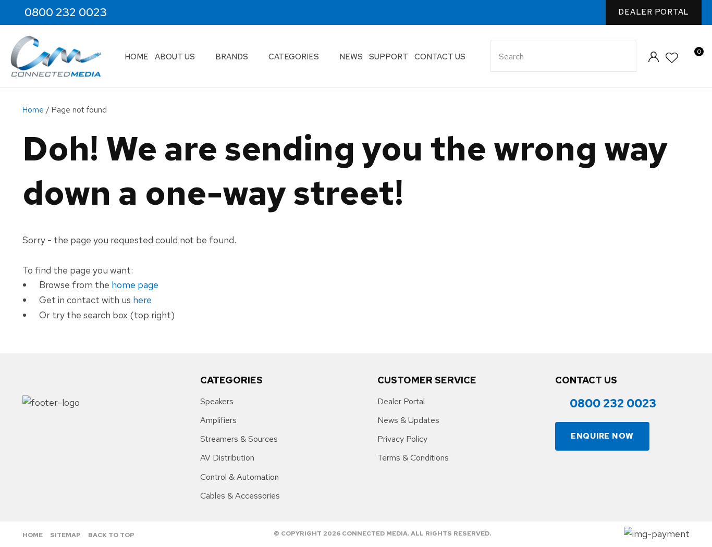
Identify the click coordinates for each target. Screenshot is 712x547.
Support (388, 57)
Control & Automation (239, 477)
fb (132, 12)
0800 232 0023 (65, 12)
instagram (155, 12)
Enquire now (602, 436)
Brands (231, 57)
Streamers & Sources (239, 439)
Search (623, 56)
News (351, 57)
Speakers (217, 401)
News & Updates (408, 420)
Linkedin (177, 12)
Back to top (111, 535)
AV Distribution (227, 458)
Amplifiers (218, 420)
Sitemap (65, 535)
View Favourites (672, 58)
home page (135, 285)
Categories (293, 57)
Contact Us (439, 57)
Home (137, 57)
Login (653, 56)
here (142, 300)
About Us (175, 57)
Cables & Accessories (240, 496)
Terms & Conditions (413, 458)
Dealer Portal (653, 12)
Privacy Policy (402, 439)
